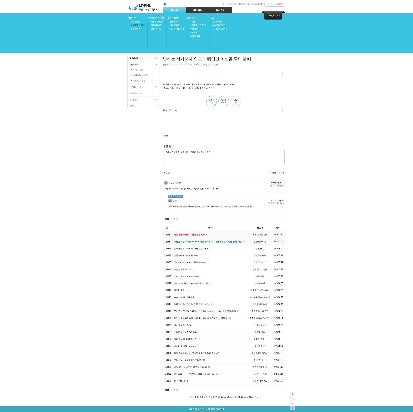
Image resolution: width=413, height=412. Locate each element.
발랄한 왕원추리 (260, 381)
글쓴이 (176, 201)
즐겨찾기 (220, 10)
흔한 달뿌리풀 (260, 241)
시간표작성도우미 (219, 29)
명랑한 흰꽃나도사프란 (260, 318)
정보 (211, 18)
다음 (256, 397)
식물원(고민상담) (137, 25)
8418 (251, 397)
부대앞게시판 (156, 25)
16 (233, 397)
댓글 (216, 65)
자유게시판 (135, 22)
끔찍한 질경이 (260, 339)
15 (231, 397)
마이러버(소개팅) (177, 29)
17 (244, 241)
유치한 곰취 (260, 332)
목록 (166, 136)
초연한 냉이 (260, 276)
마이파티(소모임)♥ (198, 25)
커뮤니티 (174, 10)
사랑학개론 (174, 25)
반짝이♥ (173, 22)
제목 (210, 227)
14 (228, 397)
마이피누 (197, 10)
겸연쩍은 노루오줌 (260, 311)
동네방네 (191, 18)
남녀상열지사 (173, 18)
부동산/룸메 (195, 36)
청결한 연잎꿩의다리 (260, 290)
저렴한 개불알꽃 (260, 234)
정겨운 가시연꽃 (260, 269)
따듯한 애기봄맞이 (260, 353)
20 (245, 397)
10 (207, 234)
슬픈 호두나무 (260, 360)
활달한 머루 (260, 346)
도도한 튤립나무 (260, 304)
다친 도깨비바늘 (260, 367)
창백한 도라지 (260, 262)
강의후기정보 (217, 22)
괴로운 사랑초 (174, 183)
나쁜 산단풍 (260, 283)
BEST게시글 (156, 29)
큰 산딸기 (260, 248)
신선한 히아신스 (260, 325)
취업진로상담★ (157, 22)
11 (219, 397)
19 (242, 397)
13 (225, 397)
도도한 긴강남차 (260, 374)
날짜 (278, 227)
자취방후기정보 (218, 25)
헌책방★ (193, 33)
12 (222, 397)
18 (239, 397)
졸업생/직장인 (136, 29)
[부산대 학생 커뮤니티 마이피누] (143, 6)
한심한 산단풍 (260, 255)
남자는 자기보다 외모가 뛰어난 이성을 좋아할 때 (207, 58)
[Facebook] (165, 4)
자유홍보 (193, 22)
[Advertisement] (223, 120)
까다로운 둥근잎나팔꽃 (260, 297)
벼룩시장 (193, 29)
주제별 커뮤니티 (156, 18)
